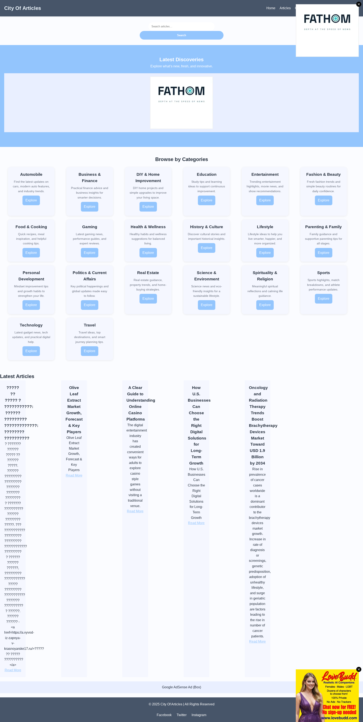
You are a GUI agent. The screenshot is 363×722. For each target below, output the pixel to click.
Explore (31, 200)
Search (181, 35)
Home (270, 8)
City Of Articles (22, 8)
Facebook (164, 715)
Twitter (182, 715)
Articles (285, 8)
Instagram (199, 715)
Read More (13, 670)
